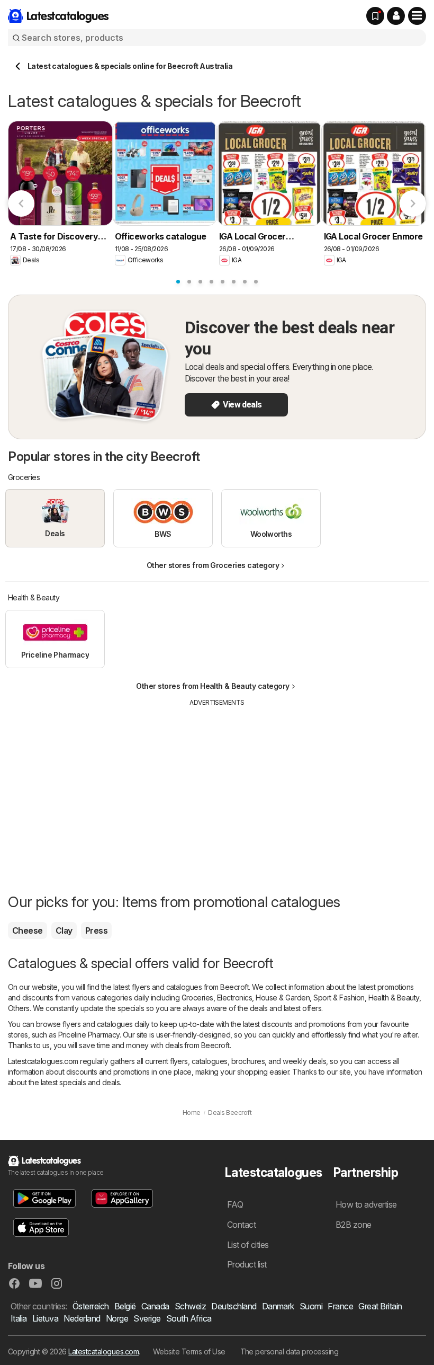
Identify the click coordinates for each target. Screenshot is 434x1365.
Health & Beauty (393, 997)
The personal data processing (289, 1351)
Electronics (234, 997)
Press (96, 930)
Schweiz (190, 1306)
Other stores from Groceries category (213, 565)
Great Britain (380, 1306)
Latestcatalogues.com (103, 1351)
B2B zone (354, 1224)
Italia (19, 1318)
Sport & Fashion (338, 997)
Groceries (197, 997)
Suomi (311, 1306)
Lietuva (45, 1318)
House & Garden (283, 997)
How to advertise (366, 1204)
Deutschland (233, 1306)
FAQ (235, 1204)
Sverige (146, 1318)
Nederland (82, 1318)
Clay (64, 930)
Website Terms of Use (189, 1351)
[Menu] (417, 16)
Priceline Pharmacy (89, 1034)
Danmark (278, 1306)
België (125, 1306)
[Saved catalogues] (375, 16)
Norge (117, 1318)
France (340, 1306)
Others (19, 1008)
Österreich (91, 1306)
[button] (396, 16)
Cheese (27, 930)
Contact (241, 1224)
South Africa (189, 1318)
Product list (247, 1264)
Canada (155, 1306)
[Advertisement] (217, 786)
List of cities (248, 1244)
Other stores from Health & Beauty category (213, 685)
